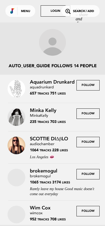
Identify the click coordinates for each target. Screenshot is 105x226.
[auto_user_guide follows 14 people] (52, 43)
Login (55, 11)
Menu (25, 11)
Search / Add (83, 11)
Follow (88, 85)
